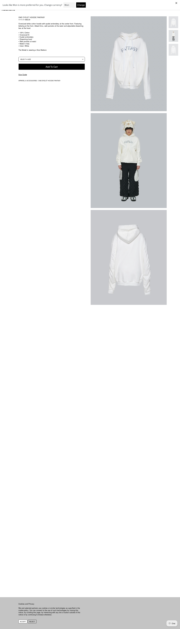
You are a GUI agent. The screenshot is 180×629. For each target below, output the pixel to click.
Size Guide (22, 75)
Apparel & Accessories (27, 80)
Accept (23, 621)
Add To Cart (52, 66)
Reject (32, 621)
